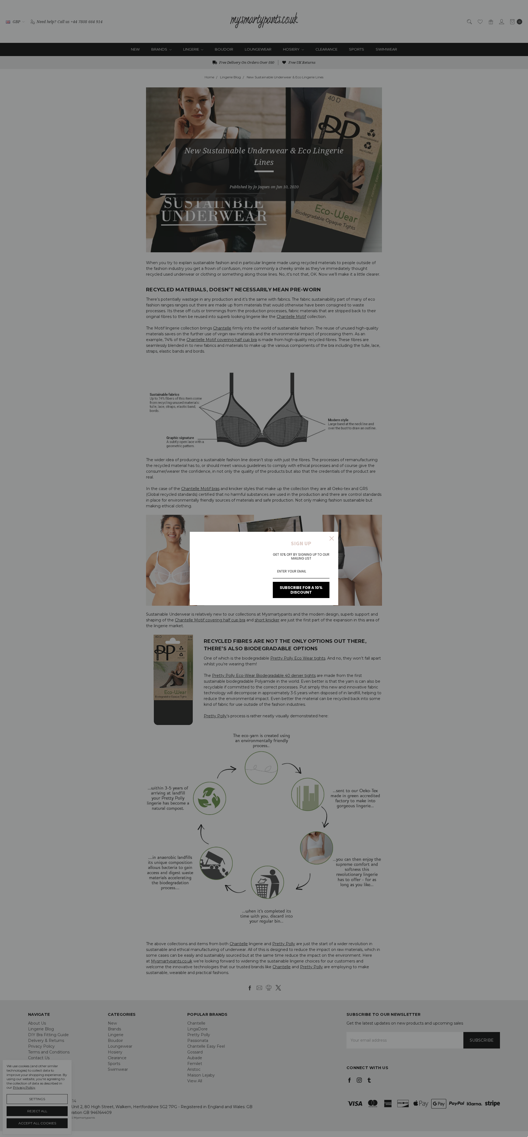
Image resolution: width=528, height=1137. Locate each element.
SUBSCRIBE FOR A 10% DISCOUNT (301, 590)
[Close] (331, 538)
